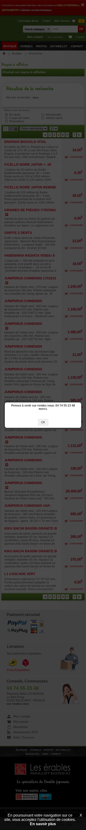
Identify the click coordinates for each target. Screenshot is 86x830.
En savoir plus (43, 824)
